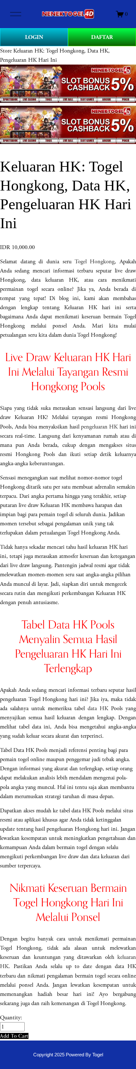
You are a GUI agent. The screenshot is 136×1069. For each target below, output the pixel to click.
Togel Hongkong (95, 261)
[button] (14, 1036)
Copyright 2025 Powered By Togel (68, 1054)
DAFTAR (102, 37)
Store (6, 50)
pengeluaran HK (99, 426)
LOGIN (34, 37)
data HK (98, 708)
